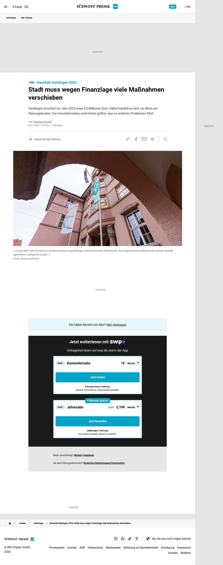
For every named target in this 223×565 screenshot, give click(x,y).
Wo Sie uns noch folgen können (171, 538)
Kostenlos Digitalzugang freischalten (104, 463)
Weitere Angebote (84, 455)
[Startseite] (10, 523)
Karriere (72, 547)
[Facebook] (137, 538)
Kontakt (173, 553)
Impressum (184, 547)
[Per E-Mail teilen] (144, 138)
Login (188, 6)
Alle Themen (26, 18)
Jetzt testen (97, 377)
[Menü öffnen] (5, 6)
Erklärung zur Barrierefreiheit (140, 547)
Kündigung (167, 547)
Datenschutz (95, 547)
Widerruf (185, 553)
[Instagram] (116, 538)
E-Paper (17, 7)
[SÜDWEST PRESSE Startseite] (97, 6)
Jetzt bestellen (97, 421)
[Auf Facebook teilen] (136, 138)
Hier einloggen (116, 324)
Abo (173, 6)
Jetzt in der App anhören (47, 139)
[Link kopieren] (127, 138)
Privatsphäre (56, 547)
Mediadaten (113, 547)
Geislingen (11, 18)
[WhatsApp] (123, 538)
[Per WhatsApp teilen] (152, 138)
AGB (82, 547)
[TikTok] (130, 538)
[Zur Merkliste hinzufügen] (164, 138)
